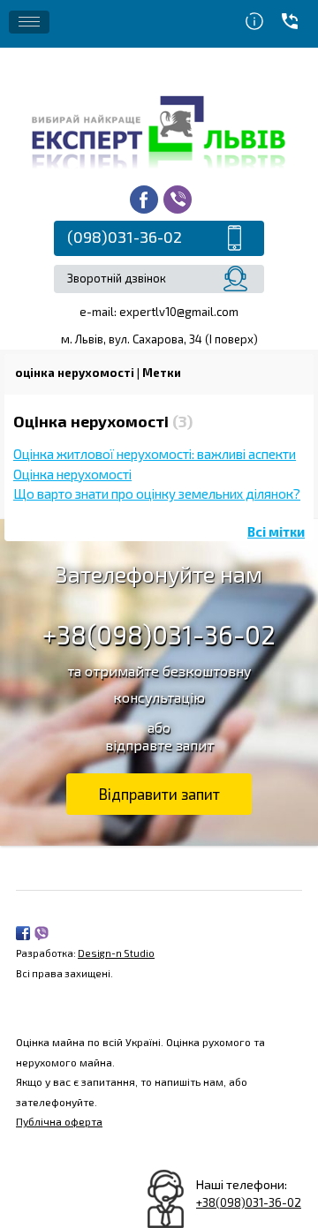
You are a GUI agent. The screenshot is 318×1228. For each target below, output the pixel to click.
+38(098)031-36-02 (159, 634)
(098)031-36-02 (124, 236)
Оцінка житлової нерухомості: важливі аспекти (154, 454)
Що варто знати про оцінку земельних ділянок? (156, 493)
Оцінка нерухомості (72, 474)
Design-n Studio (116, 953)
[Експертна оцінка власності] (159, 130)
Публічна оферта (59, 1121)
